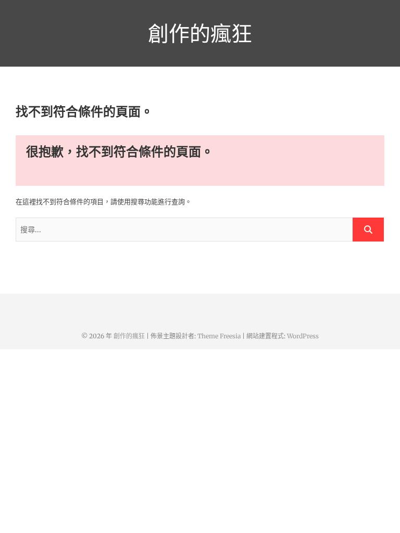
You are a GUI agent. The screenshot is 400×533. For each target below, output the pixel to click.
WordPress (303, 336)
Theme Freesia (219, 336)
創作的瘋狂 (200, 33)
